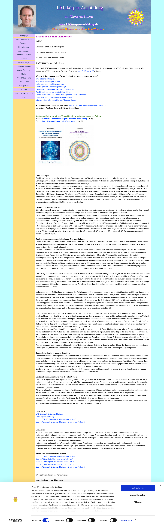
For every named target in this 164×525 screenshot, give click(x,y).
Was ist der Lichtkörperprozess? (48, 81)
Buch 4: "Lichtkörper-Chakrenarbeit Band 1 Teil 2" (55, 464)
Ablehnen (138, 502)
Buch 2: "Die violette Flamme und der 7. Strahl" (54, 459)
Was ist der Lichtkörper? (45, 79)
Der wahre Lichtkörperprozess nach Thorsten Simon (56, 89)
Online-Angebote (23, 70)
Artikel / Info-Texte (24, 78)
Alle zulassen (137, 488)
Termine (24, 59)
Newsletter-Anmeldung (24, 93)
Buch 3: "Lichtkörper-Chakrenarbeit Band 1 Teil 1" (55, 462)
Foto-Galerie (24, 82)
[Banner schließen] (160, 485)
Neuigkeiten (23, 86)
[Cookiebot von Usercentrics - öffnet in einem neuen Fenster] (15, 520)
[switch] (69, 520)
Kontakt (24, 89)
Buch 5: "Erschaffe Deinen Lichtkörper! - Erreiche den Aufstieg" (60, 422)
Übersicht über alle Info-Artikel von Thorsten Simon (56, 100)
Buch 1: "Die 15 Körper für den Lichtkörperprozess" (56, 419)
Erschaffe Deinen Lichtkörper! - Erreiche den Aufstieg (64, 119)
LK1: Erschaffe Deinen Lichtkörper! (49, 414)
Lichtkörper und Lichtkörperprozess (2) (51, 87)
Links (24, 97)
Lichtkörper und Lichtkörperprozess (50, 84)
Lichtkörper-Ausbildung (45, 417)
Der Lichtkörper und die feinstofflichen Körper (53, 92)
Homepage (23, 35)
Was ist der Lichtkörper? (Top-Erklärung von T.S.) (88, 105)
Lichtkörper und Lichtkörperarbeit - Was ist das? (54, 97)
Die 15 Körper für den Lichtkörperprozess (59, 121)
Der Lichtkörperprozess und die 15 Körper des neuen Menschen (61, 95)
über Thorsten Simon (24, 39)
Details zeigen (127, 520)
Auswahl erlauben (137, 495)
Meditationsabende (23, 55)
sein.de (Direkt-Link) (86, 71)
